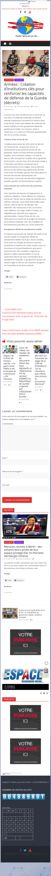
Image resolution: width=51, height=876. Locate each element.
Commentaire (7, 423)
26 (13, 830)
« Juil (5, 838)
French (7, 774)
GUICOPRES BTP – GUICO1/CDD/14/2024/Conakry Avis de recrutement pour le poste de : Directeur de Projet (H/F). (24, 314)
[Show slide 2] (44, 693)
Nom (5, 458)
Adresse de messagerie (12, 471)
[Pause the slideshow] (41, 675)
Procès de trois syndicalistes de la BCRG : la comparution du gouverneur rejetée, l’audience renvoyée (32, 613)
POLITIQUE (19, 80)
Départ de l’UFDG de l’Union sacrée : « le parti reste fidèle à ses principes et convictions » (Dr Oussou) (9, 367)
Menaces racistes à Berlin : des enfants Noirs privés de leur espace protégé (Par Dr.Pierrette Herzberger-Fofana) (24, 551)
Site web (5, 485)
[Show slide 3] (47, 693)
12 (13, 822)
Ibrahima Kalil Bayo (23, 106)
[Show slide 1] (41, 693)
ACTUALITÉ (9, 80)
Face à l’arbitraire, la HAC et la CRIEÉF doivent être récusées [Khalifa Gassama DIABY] (25, 332)
